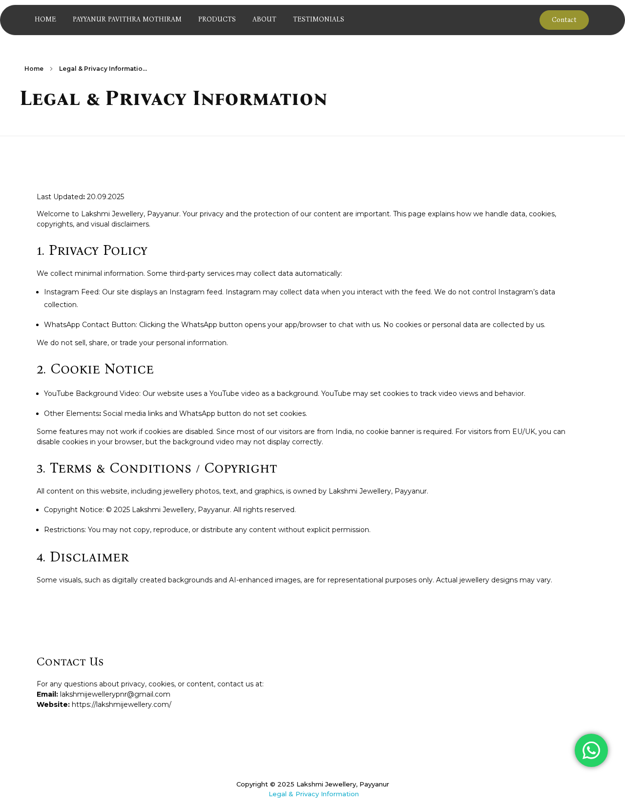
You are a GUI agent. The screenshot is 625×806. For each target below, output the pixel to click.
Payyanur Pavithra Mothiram (127, 19)
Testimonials (318, 19)
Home (45, 19)
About (264, 19)
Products (217, 19)
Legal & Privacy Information (314, 794)
